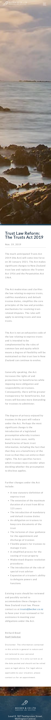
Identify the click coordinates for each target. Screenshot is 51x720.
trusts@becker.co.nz (31, 609)
